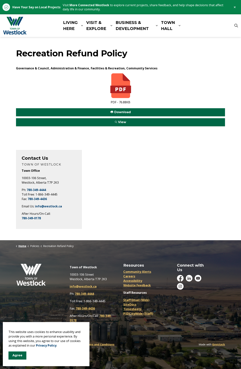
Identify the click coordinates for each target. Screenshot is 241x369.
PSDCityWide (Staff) (138, 313)
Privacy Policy (46, 345)
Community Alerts (137, 272)
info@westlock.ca (48, 206)
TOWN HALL (168, 25)
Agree (17, 355)
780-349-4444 (36, 190)
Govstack (218, 344)
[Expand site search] (236, 25)
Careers (129, 276)
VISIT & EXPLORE (96, 25)
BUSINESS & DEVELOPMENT (132, 25)
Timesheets (132, 309)
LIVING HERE (70, 25)
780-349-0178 (31, 218)
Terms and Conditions (99, 344)
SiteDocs (129, 304)
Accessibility (132, 281)
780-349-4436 (37, 199)
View (71, 121)
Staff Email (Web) (136, 300)
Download (73, 111)
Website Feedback (137, 285)
